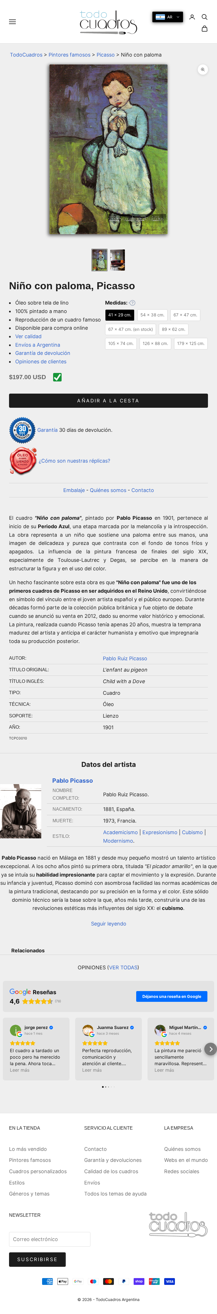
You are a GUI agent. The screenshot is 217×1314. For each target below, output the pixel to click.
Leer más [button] (19, 1070)
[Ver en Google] (15, 1030)
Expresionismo (159, 832)
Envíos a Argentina (37, 345)
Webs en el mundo (186, 1160)
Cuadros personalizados (38, 1171)
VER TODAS (123, 967)
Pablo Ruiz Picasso (125, 658)
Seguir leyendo (108, 924)
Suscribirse (37, 1259)
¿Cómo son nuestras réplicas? (74, 461)
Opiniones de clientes (40, 361)
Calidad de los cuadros (111, 1171)
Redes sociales (181, 1171)
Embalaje (74, 490)
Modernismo (118, 841)
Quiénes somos (108, 490)
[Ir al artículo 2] (117, 260)
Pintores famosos (69, 55)
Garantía (47, 430)
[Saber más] (132, 303)
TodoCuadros (26, 55)
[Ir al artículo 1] (99, 260)
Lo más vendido (28, 1149)
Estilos (17, 1183)
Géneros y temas (29, 1194)
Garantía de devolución (42, 353)
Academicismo (120, 832)
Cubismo (192, 832)
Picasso (106, 55)
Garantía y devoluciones (113, 1160)
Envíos (92, 1183)
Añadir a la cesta (108, 401)
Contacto (142, 490)
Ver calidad (28, 336)
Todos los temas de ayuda (115, 1194)
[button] (6, 1049)
